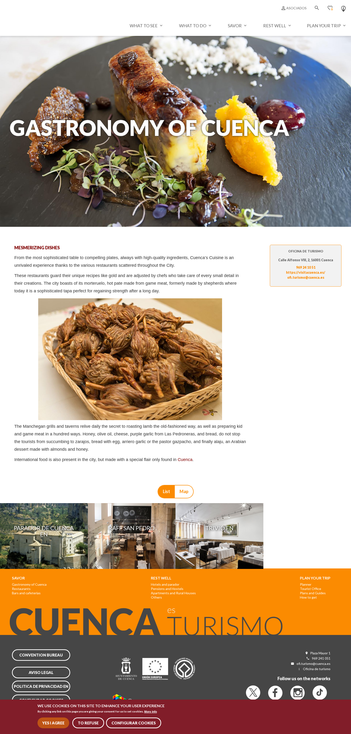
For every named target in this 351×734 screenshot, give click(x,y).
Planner (305, 584)
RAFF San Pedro (131, 527)
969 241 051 (321, 658)
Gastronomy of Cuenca (29, 584)
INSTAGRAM (297, 693)
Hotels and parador (165, 584)
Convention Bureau (41, 655)
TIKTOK (320, 692)
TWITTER (253, 692)
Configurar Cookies (134, 723)
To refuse (88, 723)
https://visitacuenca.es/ (305, 272)
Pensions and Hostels (167, 589)
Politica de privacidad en (41, 686)
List (166, 491)
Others (156, 597)
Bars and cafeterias (26, 593)
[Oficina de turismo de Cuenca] (343, 7)
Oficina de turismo (316, 669)
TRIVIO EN (219, 527)
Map (184, 491)
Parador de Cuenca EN (44, 531)
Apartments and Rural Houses (173, 593)
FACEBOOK (275, 693)
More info (150, 711)
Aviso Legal (41, 672)
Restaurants (21, 589)
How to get (308, 597)
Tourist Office (310, 589)
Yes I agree (53, 723)
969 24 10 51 (305, 267)
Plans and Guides (313, 593)
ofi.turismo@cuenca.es (305, 277)
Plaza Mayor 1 (320, 653)
